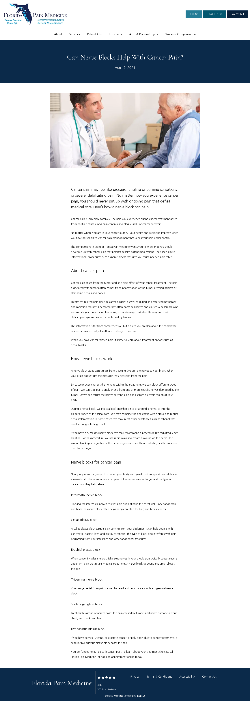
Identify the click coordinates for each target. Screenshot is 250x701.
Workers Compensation (180, 34)
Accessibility (187, 676)
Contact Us (209, 676)
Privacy (134, 676)
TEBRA (141, 695)
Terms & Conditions (159, 676)
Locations (115, 34)
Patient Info (94, 34)
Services (74, 34)
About (58, 34)
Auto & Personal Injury (143, 34)
